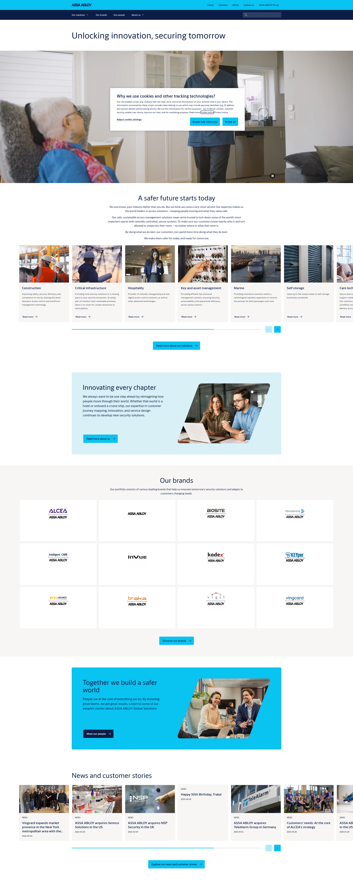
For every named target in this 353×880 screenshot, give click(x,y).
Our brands (101, 14)
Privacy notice (221, 112)
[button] (87, 15)
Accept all (230, 121)
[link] (210, 4)
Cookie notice (207, 112)
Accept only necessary (204, 121)
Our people (119, 14)
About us (136, 14)
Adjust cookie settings (129, 119)
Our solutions (78, 14)
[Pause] (272, 176)
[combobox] (262, 15)
